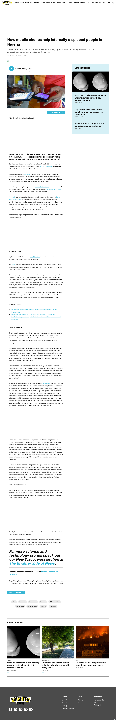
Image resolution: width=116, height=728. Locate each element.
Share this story (55, 112)
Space (82, 3)
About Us (65, 700)
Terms (80, 703)
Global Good (56, 3)
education (46, 383)
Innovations (45, 3)
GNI (104, 3)
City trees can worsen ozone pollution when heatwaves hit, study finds (89, 112)
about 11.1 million (46, 166)
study (13, 197)
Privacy (80, 700)
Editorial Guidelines (68, 709)
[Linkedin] (20, 709)
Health (65, 3)
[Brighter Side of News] (7, 3)
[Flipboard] (26, 709)
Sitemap (64, 706)
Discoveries (34, 3)
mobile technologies (42, 187)
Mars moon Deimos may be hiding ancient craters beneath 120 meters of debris (90, 98)
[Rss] (31, 709)
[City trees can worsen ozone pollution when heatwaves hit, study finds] (58, 642)
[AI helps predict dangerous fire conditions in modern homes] (92, 642)
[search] (113, 3)
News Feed (65, 703)
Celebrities (96, 3)
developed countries (54, 189)
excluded (27, 174)
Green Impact (74, 3)
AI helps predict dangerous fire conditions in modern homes (89, 124)
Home (17, 3)
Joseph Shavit (79, 103)
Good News (24, 3)
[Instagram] (15, 709)
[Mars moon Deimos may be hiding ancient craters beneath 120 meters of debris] (23, 642)
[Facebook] (10, 709)
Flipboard (97, 705)
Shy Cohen (78, 128)
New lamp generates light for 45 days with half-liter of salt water (33, 314)
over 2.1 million (35, 257)
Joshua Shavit (79, 117)
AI (88, 3)
